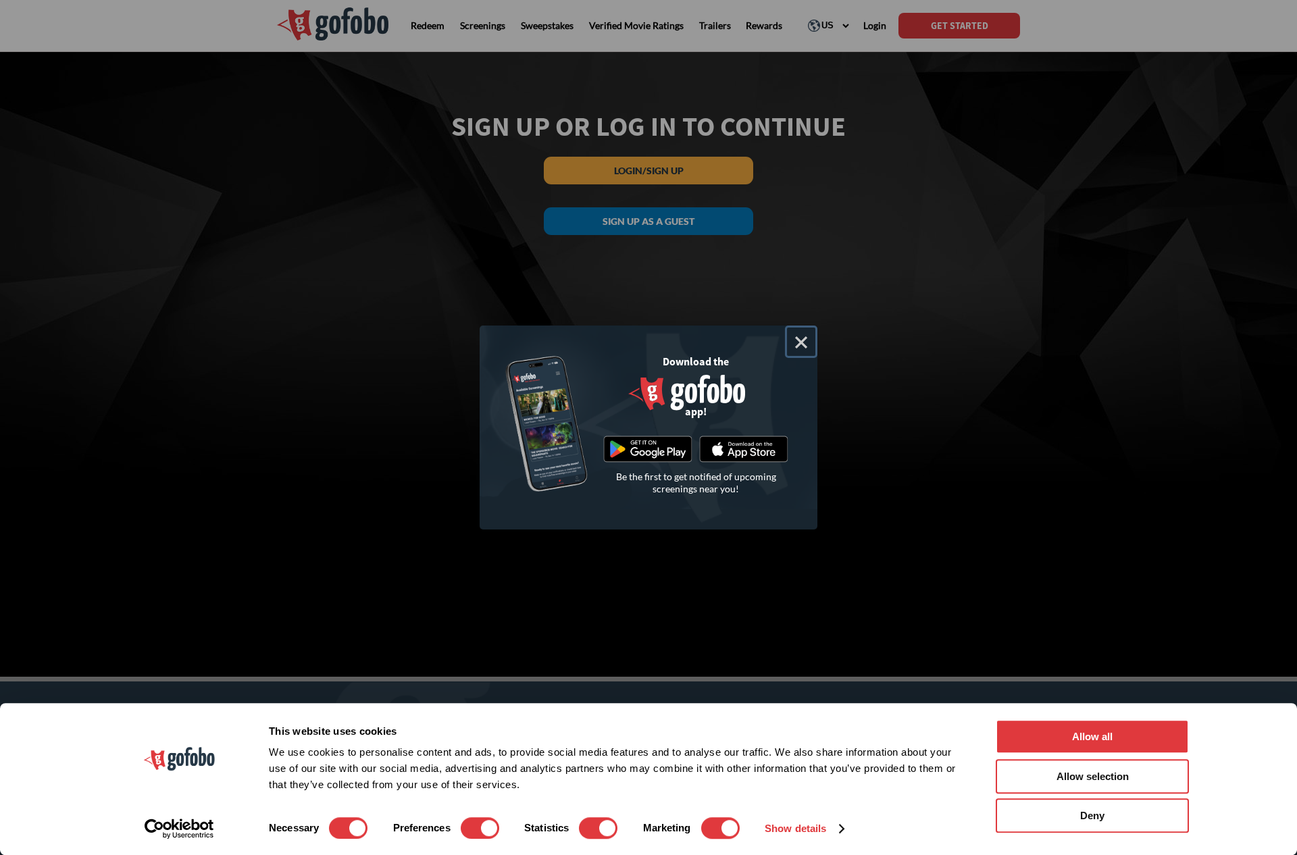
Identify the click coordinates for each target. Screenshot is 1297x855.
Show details (795, 828)
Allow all (1092, 736)
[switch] (480, 828)
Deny (1092, 815)
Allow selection (1093, 776)
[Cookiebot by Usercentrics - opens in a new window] (179, 829)
